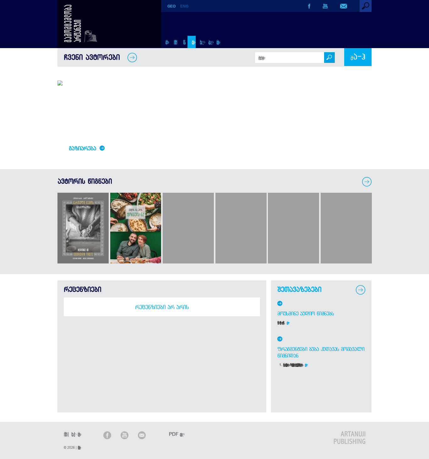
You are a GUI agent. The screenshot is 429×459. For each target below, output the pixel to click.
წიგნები (183, 42)
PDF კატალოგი (174, 434)
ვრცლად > (287, 322)
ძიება (357, 56)
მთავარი (165, 42)
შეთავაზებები (299, 289)
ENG (184, 6)
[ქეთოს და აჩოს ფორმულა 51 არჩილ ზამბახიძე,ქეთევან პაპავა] (135, 261)
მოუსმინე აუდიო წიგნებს (305, 313)
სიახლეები (200, 42)
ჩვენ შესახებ (174, 42)
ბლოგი (208, 42)
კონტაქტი (216, 42)
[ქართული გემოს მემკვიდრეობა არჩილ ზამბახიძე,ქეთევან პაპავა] (83, 261)
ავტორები (191, 42)
